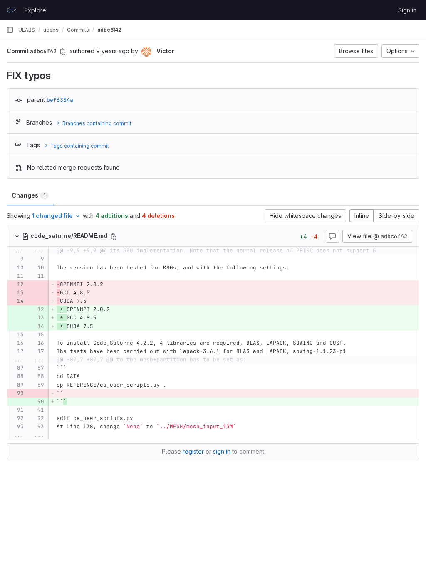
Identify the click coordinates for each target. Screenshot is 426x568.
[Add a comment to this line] (7, 259)
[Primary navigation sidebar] (10, 30)
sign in (221, 451)
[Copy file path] (114, 236)
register (193, 451)
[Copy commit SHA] (63, 52)
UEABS (26, 30)
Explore (35, 10)
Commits (78, 30)
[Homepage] (11, 10)
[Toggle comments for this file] (332, 236)
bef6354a (60, 100)
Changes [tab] (28, 195)
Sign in (407, 10)
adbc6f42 (109, 30)
